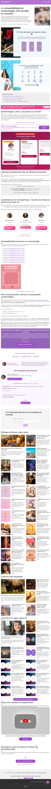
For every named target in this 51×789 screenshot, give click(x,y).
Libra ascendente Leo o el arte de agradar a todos (18, 674)
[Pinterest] (32, 778)
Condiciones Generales (15, 776)
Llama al (25, 761)
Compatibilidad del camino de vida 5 (17, 255)
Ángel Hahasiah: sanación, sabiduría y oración (18, 605)
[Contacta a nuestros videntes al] (46, 2)
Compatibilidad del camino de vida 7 (17, 258)
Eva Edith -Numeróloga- (23, 24)
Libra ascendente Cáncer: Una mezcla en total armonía (43, 675)
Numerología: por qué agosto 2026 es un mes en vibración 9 (43, 525)
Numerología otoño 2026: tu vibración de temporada (11, 449)
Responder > (8, 390)
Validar (25, 425)
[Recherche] (43, 2)
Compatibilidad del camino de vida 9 (17, 262)
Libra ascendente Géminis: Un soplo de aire (17, 687)
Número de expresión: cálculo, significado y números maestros (42, 461)
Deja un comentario (25, 402)
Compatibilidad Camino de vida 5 (43, 500)
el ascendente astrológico (42, 300)
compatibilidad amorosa (26, 356)
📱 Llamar (46, 107)
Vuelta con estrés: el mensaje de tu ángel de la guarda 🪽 (43, 593)
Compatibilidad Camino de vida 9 (18, 486)
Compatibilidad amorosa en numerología (13, 99)
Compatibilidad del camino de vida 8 (17, 260)
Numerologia (36, 356)
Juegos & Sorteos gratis (41, 772)
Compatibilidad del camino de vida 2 (17, 250)
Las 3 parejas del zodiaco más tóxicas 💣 (17, 460)
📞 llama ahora (24, 739)
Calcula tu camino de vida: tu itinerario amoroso (14, 98)
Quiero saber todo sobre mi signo (23, 699)
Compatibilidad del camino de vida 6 (17, 257)
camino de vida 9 (35, 325)
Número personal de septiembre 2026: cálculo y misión (43, 512)
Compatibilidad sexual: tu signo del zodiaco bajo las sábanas (43, 538)
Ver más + (25, 400)
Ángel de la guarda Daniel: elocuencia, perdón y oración (41, 606)
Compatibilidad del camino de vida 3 (17, 251)
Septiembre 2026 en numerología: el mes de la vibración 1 (18, 525)
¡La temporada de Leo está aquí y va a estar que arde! (43, 622)
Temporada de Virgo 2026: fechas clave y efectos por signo (11, 637)
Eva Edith (17, 117)
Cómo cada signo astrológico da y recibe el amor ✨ (17, 564)
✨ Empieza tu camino (44, 127)
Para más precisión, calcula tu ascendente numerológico (16, 101)
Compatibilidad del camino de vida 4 (17, 253)
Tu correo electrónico (18, 418)
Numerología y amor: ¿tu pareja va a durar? (13, 96)
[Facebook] (25, 778)
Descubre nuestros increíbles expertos (25, 764)
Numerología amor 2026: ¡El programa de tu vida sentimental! (43, 474)
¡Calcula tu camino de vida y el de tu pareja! (25, 122)
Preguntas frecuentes (30, 772)
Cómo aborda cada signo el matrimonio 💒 (43, 550)
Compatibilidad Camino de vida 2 (18, 511)
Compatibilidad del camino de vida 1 (16, 248)
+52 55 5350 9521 (38, 209)
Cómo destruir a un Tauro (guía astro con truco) (13, 595)
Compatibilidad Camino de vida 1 (18, 500)
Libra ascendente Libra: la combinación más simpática (18, 662)
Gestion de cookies (26, 776)
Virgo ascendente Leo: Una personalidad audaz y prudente (43, 636)
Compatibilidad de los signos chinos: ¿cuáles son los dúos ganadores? (17, 474)
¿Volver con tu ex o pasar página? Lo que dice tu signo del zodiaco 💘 (17, 551)
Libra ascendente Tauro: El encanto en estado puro (43, 687)
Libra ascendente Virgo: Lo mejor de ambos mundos (43, 662)
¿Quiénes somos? (21, 772)
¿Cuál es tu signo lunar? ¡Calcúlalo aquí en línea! (17, 648)
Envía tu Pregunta (25, 235)
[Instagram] (27, 778)
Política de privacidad (36, 776)
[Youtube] (30, 778)
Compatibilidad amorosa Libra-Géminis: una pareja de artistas (43, 649)
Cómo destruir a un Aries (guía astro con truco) (43, 580)
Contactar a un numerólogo (25, 344)
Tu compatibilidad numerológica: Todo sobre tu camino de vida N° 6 (43, 487)
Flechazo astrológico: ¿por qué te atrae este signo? (17, 538)
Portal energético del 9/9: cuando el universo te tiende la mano (43, 437)
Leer (2, 457)
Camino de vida (15, 356)
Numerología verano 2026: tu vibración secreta (43, 449)
